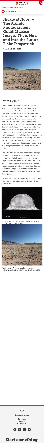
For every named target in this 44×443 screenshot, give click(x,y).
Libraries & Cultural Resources (12, 7)
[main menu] (3, 11)
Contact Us (22, 419)
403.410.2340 (22, 423)
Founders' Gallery (14, 11)
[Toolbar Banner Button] (40, 2)
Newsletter (22, 421)
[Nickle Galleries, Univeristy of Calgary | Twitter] (19, 428)
